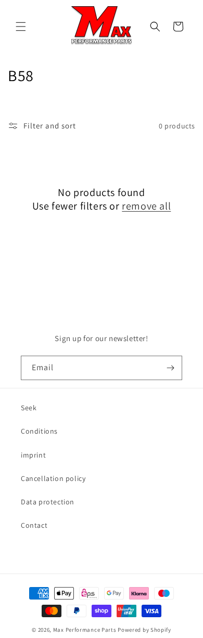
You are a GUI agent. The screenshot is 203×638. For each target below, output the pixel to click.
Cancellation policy (53, 478)
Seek (28, 407)
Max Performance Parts (85, 629)
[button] (20, 26)
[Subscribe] (170, 368)
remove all (146, 206)
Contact (34, 525)
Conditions (39, 431)
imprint (33, 455)
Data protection (47, 501)
